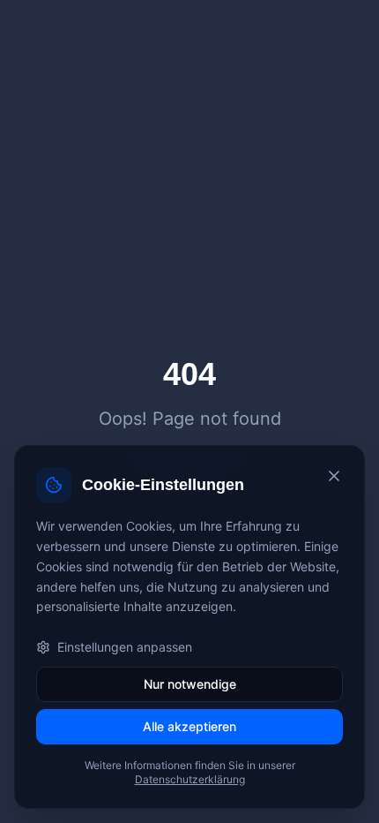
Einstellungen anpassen (124, 646)
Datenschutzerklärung (190, 779)
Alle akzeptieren (189, 726)
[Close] (334, 476)
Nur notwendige (190, 683)
